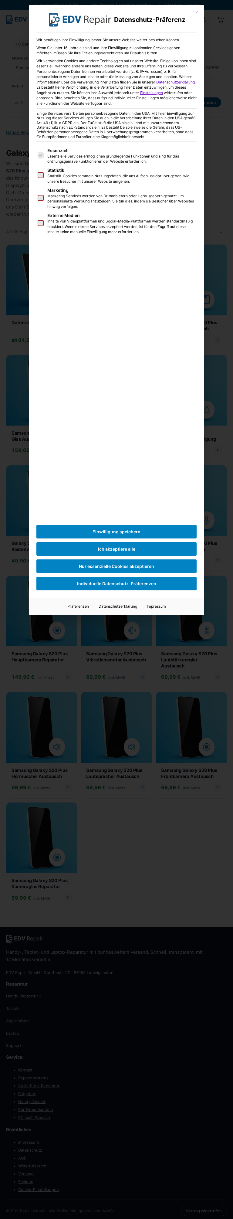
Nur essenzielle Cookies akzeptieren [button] (116, 566)
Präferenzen (78, 606)
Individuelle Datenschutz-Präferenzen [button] (116, 583)
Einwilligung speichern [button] (116, 531)
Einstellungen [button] (151, 92)
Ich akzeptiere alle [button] (116, 549)
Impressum (156, 606)
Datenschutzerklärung (175, 82)
